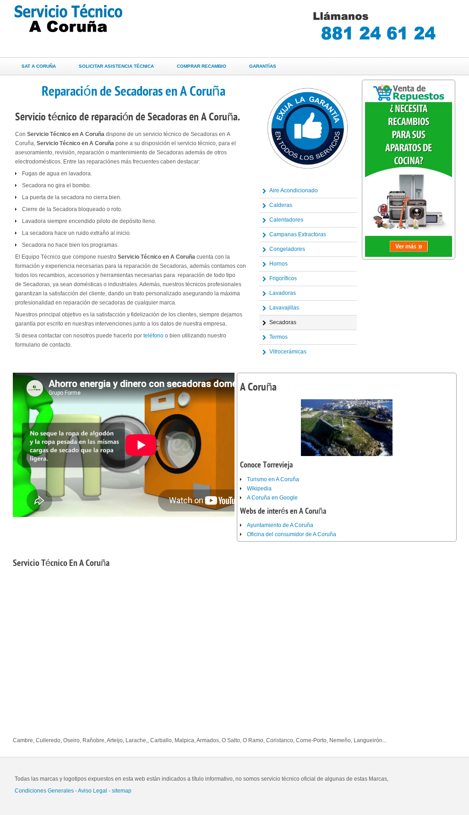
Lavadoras (282, 293)
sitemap (121, 791)
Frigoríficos (283, 278)
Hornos (278, 264)
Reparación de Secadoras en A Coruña (133, 91)
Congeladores (287, 249)
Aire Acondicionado (293, 190)
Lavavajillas (284, 307)
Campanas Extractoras (297, 234)
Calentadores (286, 220)
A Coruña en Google (272, 497)
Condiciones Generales (44, 791)
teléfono (153, 335)
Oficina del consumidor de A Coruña (291, 534)
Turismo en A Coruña (273, 479)
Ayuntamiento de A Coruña (280, 525)
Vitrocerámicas (287, 351)
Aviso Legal (92, 791)
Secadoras (282, 322)
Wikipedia (259, 488)
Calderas (280, 205)
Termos (278, 337)
